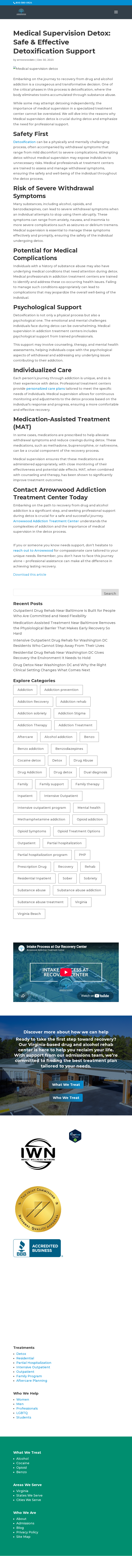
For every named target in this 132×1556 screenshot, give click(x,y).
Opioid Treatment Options (79, 831)
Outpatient (27, 843)
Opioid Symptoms (32, 831)
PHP (82, 855)
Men (20, 1404)
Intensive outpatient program (42, 808)
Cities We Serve (28, 1500)
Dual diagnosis (95, 772)
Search (110, 593)
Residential (25, 1358)
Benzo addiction (31, 749)
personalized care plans (45, 389)
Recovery (65, 867)
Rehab (90, 867)
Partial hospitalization (64, 843)
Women (22, 1399)
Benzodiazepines (69, 749)
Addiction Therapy (32, 725)
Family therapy (87, 784)
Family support (52, 784)
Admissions (25, 1523)
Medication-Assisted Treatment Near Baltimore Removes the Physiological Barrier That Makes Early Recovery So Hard (64, 628)
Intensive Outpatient (61, 796)
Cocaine (22, 1463)
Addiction (25, 690)
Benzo (89, 737)
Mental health (89, 808)
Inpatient (25, 796)
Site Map (23, 1537)
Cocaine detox (29, 760)
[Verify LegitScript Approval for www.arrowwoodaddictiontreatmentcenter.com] (75, 1142)
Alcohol (22, 1459)
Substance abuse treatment (41, 902)
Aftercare (25, 737)
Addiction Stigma (72, 713)
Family (23, 784)
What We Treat (66, 1085)
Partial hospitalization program (42, 855)
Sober (67, 878)
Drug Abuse (83, 760)
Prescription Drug (32, 867)
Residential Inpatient (34, 878)
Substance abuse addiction (79, 890)
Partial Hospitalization (33, 1363)
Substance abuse (32, 890)
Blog (20, 1528)
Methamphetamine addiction (41, 819)
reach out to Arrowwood (33, 550)
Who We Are (24, 1513)
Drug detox (63, 772)
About (21, 1519)
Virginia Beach (29, 914)
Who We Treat (66, 1098)
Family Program (29, 1376)
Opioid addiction (90, 819)
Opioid (21, 1468)
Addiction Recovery (33, 702)
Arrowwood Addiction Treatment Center (46, 521)
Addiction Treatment (75, 725)
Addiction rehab (73, 702)
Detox (57, 760)
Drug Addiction (30, 772)
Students (23, 1417)
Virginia (81, 902)
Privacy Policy (27, 1532)
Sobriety (90, 878)
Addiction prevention (61, 690)
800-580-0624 (24, 2)
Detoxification (24, 142)
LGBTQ (22, 1413)
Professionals (27, 1408)
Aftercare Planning (31, 1381)
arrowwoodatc (26, 59)
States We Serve (29, 1495)
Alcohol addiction (59, 737)
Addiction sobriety (32, 713)
